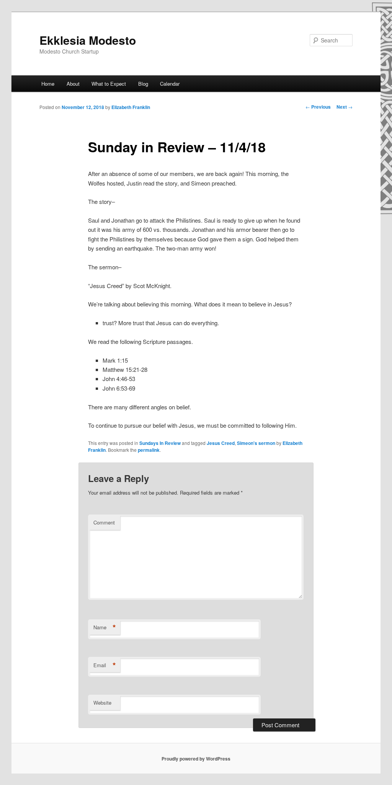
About (73, 83)
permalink (149, 449)
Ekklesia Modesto (87, 40)
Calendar (170, 83)
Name (104, 627)
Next (344, 106)
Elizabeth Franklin (130, 107)
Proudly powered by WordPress (196, 758)
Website (102, 702)
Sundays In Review (160, 443)
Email (104, 665)
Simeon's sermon (256, 443)
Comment (104, 522)
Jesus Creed (221, 443)
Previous (318, 106)
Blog (143, 83)
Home (47, 83)
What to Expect (108, 83)
